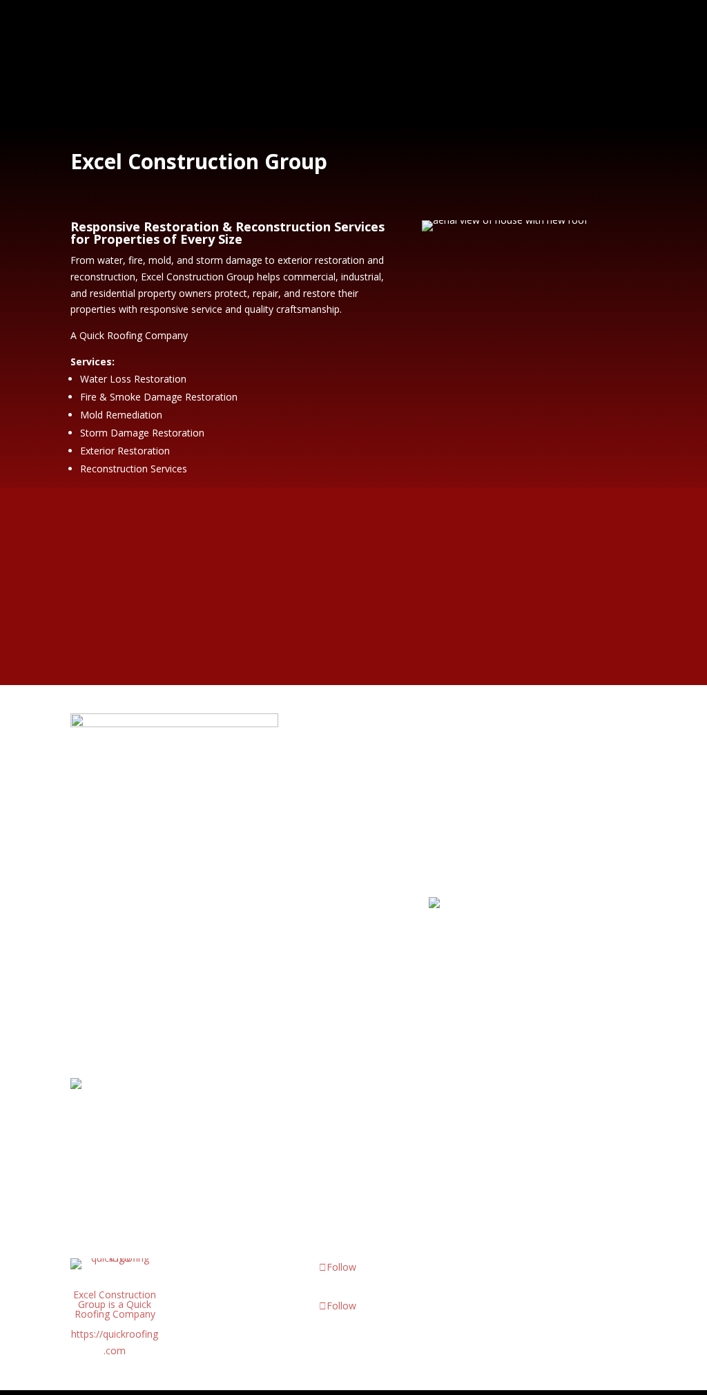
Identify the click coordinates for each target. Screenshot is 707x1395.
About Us (307, 34)
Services (367, 34)
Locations (443, 34)
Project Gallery (535, 34)
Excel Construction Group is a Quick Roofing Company (114, 1304)
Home (253, 34)
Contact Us (266, 90)
